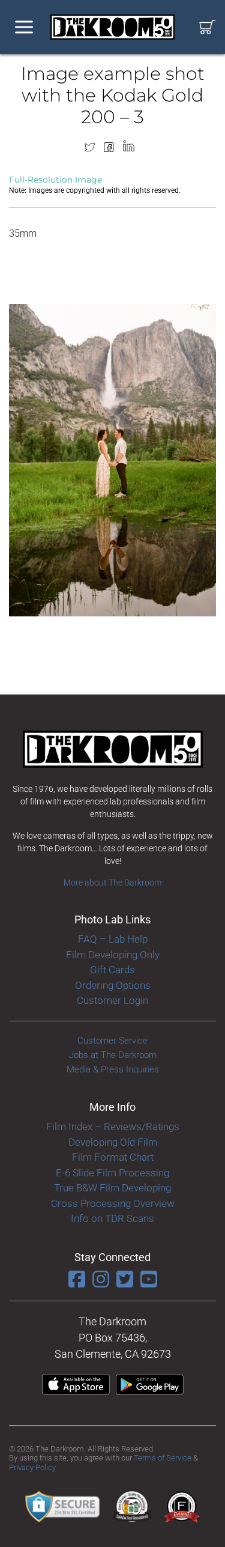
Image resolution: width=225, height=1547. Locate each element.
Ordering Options (113, 985)
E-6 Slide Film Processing (112, 1173)
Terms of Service (162, 1457)
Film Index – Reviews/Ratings (112, 1126)
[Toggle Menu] (24, 27)
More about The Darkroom (112, 882)
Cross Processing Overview (113, 1203)
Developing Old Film (112, 1142)
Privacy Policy (32, 1467)
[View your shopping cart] (207, 27)
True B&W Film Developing (112, 1188)
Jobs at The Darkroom (113, 1055)
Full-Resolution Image (55, 179)
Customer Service (112, 1040)
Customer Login (112, 1000)
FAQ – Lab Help (113, 939)
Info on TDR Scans (112, 1218)
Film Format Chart (113, 1157)
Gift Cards (112, 970)
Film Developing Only (113, 955)
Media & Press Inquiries (113, 1069)
